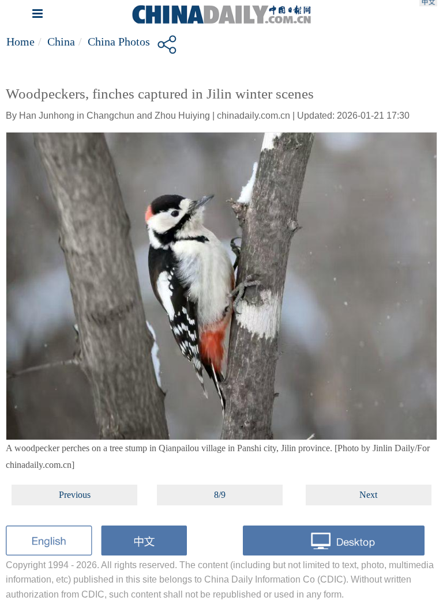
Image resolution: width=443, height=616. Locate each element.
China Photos (119, 41)
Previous (75, 495)
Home (20, 41)
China (61, 41)
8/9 (220, 495)
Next (368, 495)
